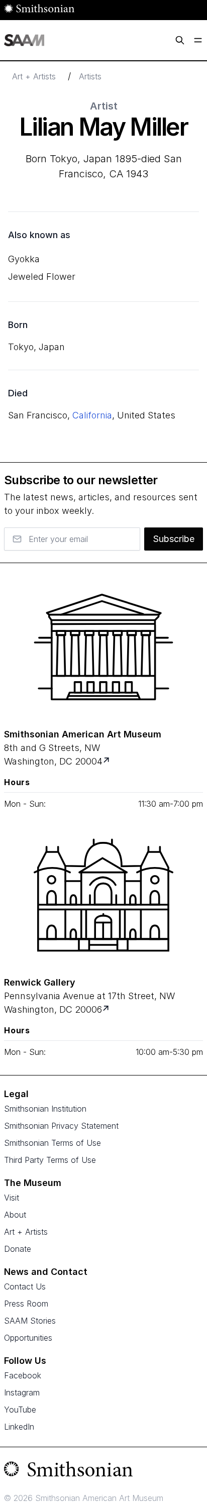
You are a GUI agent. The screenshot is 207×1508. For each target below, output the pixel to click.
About (15, 1215)
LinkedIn (19, 1427)
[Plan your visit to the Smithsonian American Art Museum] (103, 647)
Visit (11, 1198)
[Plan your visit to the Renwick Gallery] (103, 895)
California (92, 415)
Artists (90, 76)
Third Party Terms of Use (50, 1160)
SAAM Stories (30, 1321)
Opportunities (28, 1338)
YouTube (20, 1410)
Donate (17, 1249)
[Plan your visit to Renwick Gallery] (106, 1009)
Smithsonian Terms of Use (52, 1143)
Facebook (22, 1375)
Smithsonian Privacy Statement (61, 1126)
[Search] (180, 40)
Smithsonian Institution (45, 1109)
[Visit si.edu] (103, 1471)
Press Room (26, 1304)
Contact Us (25, 1286)
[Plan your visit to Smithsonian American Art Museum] (107, 761)
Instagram (22, 1392)
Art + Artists (34, 76)
